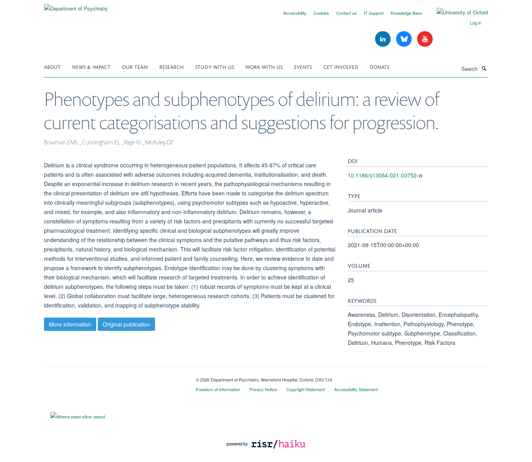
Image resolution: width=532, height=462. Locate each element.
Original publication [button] (126, 324)
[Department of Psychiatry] (76, 5)
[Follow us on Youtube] (425, 39)
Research (171, 66)
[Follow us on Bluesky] (404, 39)
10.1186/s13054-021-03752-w (385, 175)
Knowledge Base (406, 13)
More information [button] (70, 324)
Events (303, 66)
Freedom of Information (218, 389)
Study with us (214, 66)
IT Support (374, 13)
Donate (380, 66)
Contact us (346, 13)
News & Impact (91, 66)
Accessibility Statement (356, 389)
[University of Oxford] (456, 12)
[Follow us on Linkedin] (383, 39)
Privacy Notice (263, 389)
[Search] (483, 68)
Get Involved (340, 66)
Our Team (135, 66)
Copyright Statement (305, 389)
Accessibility (295, 13)
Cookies (321, 13)
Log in (475, 22)
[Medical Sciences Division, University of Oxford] (114, 377)
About (52, 66)
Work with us (264, 66)
